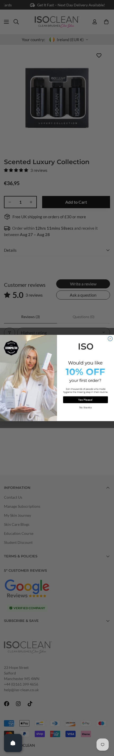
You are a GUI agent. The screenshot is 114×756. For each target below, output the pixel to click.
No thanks (85, 407)
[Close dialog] (110, 338)
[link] (85, 346)
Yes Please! (85, 400)
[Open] (13, 743)
